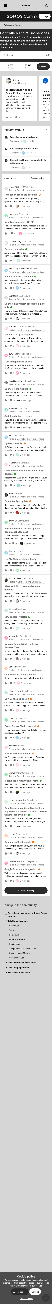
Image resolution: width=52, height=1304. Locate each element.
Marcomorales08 (16, 186)
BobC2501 (13, 295)
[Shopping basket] (46, 5)
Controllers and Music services (22, 953)
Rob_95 (30, 140)
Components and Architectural (22, 948)
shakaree (13, 408)
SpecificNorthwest (17, 381)
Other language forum (18, 967)
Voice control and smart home (22, 962)
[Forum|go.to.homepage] (20, 16)
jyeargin (12, 745)
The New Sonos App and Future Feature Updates (19, 91)
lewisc (11, 493)
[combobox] (26, 55)
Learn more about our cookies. (29, 1285)
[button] (26, 1298)
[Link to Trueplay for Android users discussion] (6, 137)
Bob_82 (12, 666)
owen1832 (13, 214)
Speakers (13, 930)
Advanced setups (16, 957)
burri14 (12, 834)
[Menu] (5, 5)
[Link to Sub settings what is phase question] (6, 149)
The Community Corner (19, 972)
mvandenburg (15, 241)
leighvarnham (15, 772)
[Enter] (2, 55)
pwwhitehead (14, 861)
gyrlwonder (14, 353)
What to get (14, 925)
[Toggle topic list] (46, 130)
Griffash (12, 609)
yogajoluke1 (14, 636)
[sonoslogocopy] (26, 5)
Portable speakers (17, 939)
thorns (11, 718)
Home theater (15, 934)
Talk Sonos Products (13, 25)
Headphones (14, 944)
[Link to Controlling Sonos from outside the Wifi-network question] (6, 160)
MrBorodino (14, 326)
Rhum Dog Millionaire (18, 268)
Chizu (28, 167)
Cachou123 (31, 152)
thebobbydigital (15, 800)
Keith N (16, 80)
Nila (10, 435)
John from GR (15, 578)
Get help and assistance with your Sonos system (27, 914)
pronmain (13, 520)
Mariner (12, 462)
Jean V (12, 551)
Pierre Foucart (15, 691)
